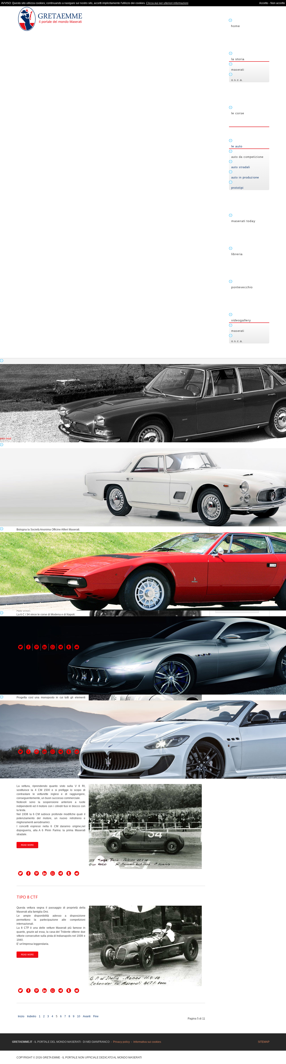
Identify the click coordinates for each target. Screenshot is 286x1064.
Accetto (263, 3)
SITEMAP (263, 1041)
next (8, 438)
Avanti (86, 1016)
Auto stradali (240, 167)
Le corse (237, 113)
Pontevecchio (242, 287)
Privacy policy (121, 1041)
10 (78, 1016)
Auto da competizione (247, 157)
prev (2, 438)
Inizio (21, 1016)
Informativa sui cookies (147, 1041)
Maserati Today (243, 221)
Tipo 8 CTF (27, 897)
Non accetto (277, 3)
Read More (27, 845)
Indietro (31, 1016)
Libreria (237, 254)
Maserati (237, 69)
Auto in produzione (245, 177)
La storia (237, 59)
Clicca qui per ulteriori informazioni (167, 3)
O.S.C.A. (237, 80)
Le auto (236, 146)
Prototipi (237, 187)
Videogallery (241, 320)
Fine (96, 1016)
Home (235, 26)
